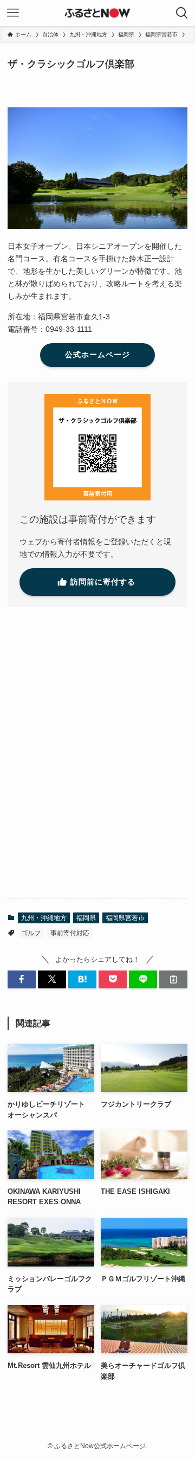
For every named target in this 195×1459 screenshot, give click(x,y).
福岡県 (86, 918)
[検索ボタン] (182, 13)
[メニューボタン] (13, 13)
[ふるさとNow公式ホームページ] (97, 13)
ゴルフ (31, 933)
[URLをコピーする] (173, 979)
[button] (22, 979)
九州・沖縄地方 (44, 918)
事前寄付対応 (69, 933)
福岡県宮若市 (125, 918)
